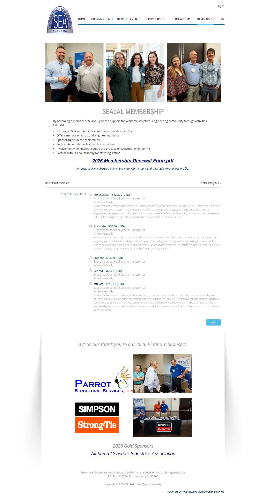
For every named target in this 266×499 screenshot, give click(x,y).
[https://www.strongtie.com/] (97, 435)
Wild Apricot (189, 491)
